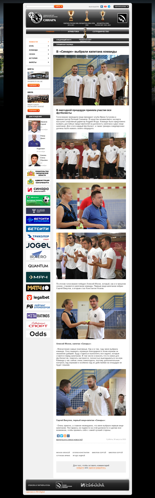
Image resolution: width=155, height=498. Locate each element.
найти (58, 6)
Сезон (32, 54)
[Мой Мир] (68, 435)
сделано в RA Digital (35, 492)
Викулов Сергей (99, 452)
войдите (80, 468)
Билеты (32, 62)
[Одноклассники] (65, 435)
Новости (33, 42)
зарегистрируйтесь (97, 468)
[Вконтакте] (102, 6)
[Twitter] (61, 435)
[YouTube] (105, 6)
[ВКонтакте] (58, 435)
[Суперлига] (38, 220)
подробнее (33, 85)
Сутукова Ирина (63, 455)
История (33, 58)
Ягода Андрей (79, 455)
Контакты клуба (120, 6)
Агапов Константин (81, 452)
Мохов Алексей (63, 452)
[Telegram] (109, 6)
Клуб (31, 46)
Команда (33, 50)
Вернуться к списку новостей (69, 440)
